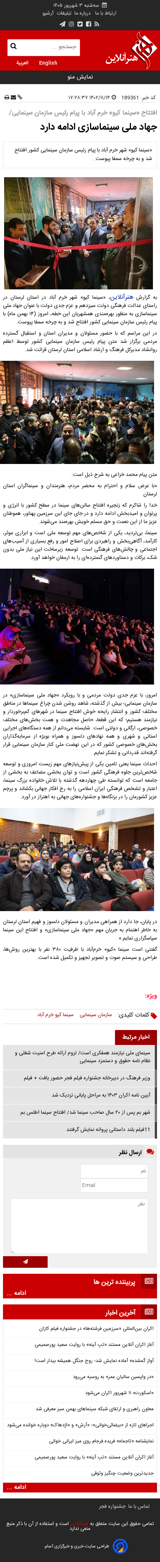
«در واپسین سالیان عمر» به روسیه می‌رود (113, 1377)
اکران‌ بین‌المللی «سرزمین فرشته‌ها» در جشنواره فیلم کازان (96, 1329)
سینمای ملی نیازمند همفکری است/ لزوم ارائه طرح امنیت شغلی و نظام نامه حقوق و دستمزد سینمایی (82, 1057)
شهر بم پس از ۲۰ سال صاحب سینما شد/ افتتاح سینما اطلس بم (85, 1112)
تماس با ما (139, 1506)
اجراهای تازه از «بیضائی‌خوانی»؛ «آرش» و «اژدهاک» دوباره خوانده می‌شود (80, 1425)
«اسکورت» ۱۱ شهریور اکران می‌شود (119, 1393)
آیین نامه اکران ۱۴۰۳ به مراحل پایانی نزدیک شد (101, 1095)
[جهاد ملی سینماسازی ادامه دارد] (80, 233)
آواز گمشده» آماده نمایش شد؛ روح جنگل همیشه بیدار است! (94, 1361)
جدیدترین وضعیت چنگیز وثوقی (122, 1474)
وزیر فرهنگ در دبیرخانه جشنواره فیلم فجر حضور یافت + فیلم (87, 1078)
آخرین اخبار (120, 1313)
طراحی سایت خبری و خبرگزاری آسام (77, 1546)
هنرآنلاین (122, 297)
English (48, 62)
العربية (22, 62)
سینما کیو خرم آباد (55, 1015)
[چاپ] (6, 97)
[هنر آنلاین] (131, 50)
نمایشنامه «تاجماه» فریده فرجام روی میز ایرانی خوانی (101, 1441)
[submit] (25, 1262)
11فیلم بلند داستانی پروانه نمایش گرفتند (108, 1129)
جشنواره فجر (112, 1506)
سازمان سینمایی (96, 1015)
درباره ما (82, 13)
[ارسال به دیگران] (12, 97)
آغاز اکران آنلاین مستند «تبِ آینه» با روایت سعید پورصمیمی (94, 1345)
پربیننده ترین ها (114, 1282)
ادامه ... (16, 1293)
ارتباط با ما (106, 13)
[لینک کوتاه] (19, 97)
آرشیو (48, 13)
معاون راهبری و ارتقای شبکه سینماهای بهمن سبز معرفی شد (95, 1409)
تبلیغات (63, 13)
